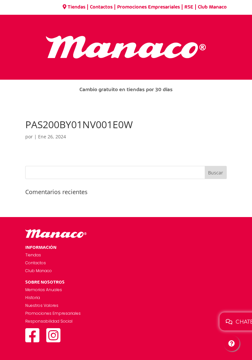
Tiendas (76, 7)
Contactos (101, 7)
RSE (188, 7)
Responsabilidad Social (49, 321)
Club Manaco (212, 7)
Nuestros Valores (41, 305)
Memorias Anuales (43, 289)
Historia (32, 297)
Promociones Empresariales (148, 7)
